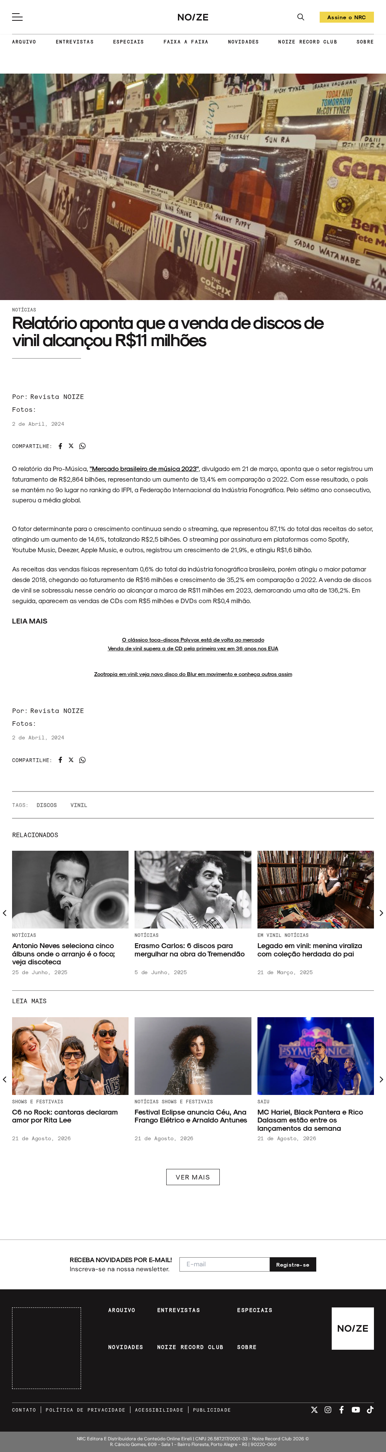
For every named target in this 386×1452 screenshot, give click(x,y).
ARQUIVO (24, 41)
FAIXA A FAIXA (186, 41)
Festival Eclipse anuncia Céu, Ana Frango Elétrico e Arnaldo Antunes (191, 1116)
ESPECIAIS (128, 41)
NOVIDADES (243, 41)
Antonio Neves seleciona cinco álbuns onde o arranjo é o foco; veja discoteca (63, 953)
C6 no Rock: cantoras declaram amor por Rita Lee (65, 1116)
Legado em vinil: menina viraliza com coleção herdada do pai (309, 949)
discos (47, 805)
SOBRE (365, 41)
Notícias (24, 309)
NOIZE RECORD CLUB (307, 41)
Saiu (263, 1101)
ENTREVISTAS (75, 41)
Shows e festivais (37, 1101)
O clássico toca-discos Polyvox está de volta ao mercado (193, 639)
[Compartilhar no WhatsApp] (82, 446)
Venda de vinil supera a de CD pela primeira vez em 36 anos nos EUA (193, 648)
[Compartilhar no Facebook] (60, 446)
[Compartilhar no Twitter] (71, 445)
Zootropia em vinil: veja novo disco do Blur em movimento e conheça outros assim (193, 674)
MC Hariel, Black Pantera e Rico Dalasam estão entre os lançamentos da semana (310, 1120)
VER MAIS (193, 1177)
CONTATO (24, 1409)
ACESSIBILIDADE (159, 1409)
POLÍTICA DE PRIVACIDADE (86, 1409)
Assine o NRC (347, 18)
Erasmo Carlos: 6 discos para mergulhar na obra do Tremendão (190, 949)
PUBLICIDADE (212, 1409)
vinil (78, 805)
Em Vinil (269, 935)
